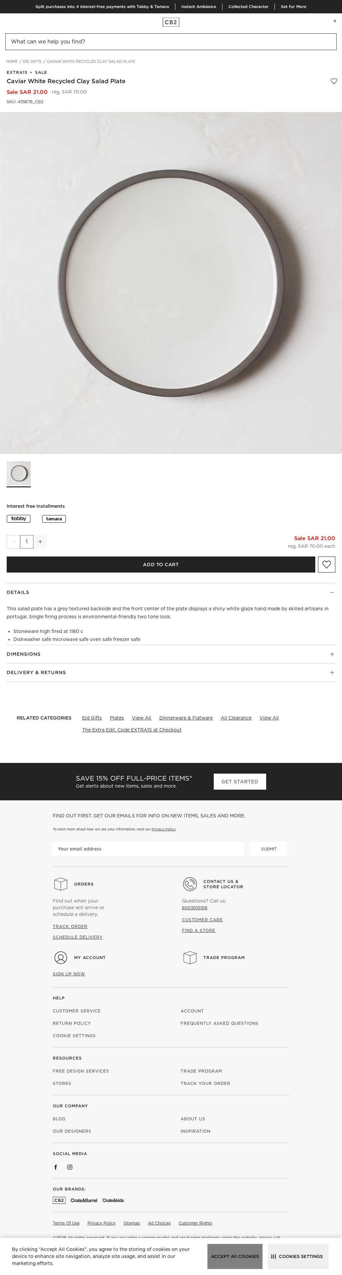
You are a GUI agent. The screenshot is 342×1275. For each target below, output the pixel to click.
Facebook (56, 1167)
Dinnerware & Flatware (186, 718)
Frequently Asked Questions (220, 1023)
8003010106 (194, 907)
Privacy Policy (163, 829)
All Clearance (236, 718)
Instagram (70, 1167)
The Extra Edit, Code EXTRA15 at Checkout (132, 730)
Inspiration (195, 1131)
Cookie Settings (74, 1035)
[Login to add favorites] (334, 81)
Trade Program (224, 957)
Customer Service (77, 1010)
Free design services (81, 1071)
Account (192, 1010)
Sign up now (69, 973)
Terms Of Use (66, 1223)
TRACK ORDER (70, 926)
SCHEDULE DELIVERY (78, 937)
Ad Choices (159, 1223)
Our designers (72, 1131)
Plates (117, 718)
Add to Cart (161, 565)
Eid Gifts (92, 718)
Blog (59, 1118)
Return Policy (72, 1023)
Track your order (205, 1083)
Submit (269, 848)
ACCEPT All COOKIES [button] (235, 1256)
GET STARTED (240, 781)
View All (141, 718)
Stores (62, 1083)
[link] (18, 22)
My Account (90, 957)
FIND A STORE (198, 930)
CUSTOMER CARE (202, 919)
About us (193, 1118)
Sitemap (132, 1223)
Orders (84, 884)
